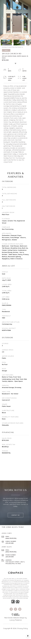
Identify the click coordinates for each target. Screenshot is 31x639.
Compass (26, 580)
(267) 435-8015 (10, 556)
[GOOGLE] (19, 609)
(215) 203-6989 (10, 543)
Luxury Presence (15, 620)
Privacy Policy (22, 628)
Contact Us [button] (16, 515)
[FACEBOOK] (11, 609)
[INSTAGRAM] (15, 609)
